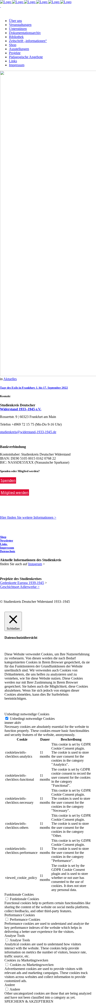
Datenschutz (7, 551)
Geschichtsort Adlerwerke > (20, 587)
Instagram (35, 564)
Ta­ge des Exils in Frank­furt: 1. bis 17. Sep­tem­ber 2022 (34, 387)
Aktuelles (10, 379)
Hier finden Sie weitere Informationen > (28, 517)
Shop (3, 537)
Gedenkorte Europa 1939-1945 (22, 583)
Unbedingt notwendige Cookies (32, 718)
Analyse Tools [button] (14, 936)
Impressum (7, 547)
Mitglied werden (14, 492)
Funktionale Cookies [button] (19, 894)
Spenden (8, 480)
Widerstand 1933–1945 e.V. (20, 409)
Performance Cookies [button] (19, 915)
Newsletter (6, 540)
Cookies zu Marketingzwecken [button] (26, 960)
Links (4, 544)
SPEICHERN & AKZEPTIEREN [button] (28, 1001)
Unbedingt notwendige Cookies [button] (26, 714)
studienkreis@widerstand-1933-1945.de (28, 432)
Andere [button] (9, 985)
